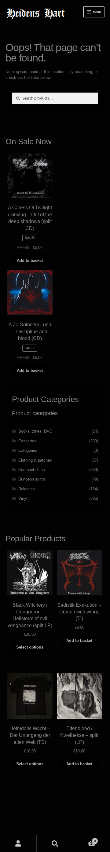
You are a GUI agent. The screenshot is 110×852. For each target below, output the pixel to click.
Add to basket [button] (30, 260)
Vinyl (22, 498)
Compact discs (31, 469)
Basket (84, 839)
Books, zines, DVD (35, 431)
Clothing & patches (35, 460)
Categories (27, 450)
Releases (26, 489)
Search (55, 843)
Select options (29, 647)
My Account (18, 843)
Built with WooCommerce (28, 823)
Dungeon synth (31, 479)
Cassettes (27, 441)
